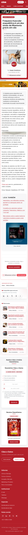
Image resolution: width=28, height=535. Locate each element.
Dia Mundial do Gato (6, 508)
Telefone (3, 495)
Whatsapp (4, 497)
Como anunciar (7, 459)
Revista (9, 6)
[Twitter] (13, 516)
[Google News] (16, 516)
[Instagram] (2, 516)
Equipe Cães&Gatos (15, 70)
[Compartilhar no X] (12, 296)
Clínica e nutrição (18, 6)
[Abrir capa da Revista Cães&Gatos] (14, 427)
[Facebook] (9, 516)
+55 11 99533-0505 (6, 519)
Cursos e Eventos (6, 476)
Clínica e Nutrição (8, 17)
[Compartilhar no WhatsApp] (3, 296)
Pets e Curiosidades (6, 484)
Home (3, 285)
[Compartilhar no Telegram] (16, 296)
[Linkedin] (6, 516)
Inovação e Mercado (6, 479)
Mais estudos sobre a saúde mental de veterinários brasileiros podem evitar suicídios (14, 218)
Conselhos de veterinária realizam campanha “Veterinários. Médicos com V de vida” (14, 210)
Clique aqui (5, 184)
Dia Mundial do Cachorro (8, 505)
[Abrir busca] (25, 2)
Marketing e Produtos (7, 482)
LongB (21, 531)
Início (2, 6)
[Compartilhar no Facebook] (20, 296)
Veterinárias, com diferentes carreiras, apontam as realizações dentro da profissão (13, 202)
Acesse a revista (14, 441)
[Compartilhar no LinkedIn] (7, 296)
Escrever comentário (14, 267)
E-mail (3, 492)
